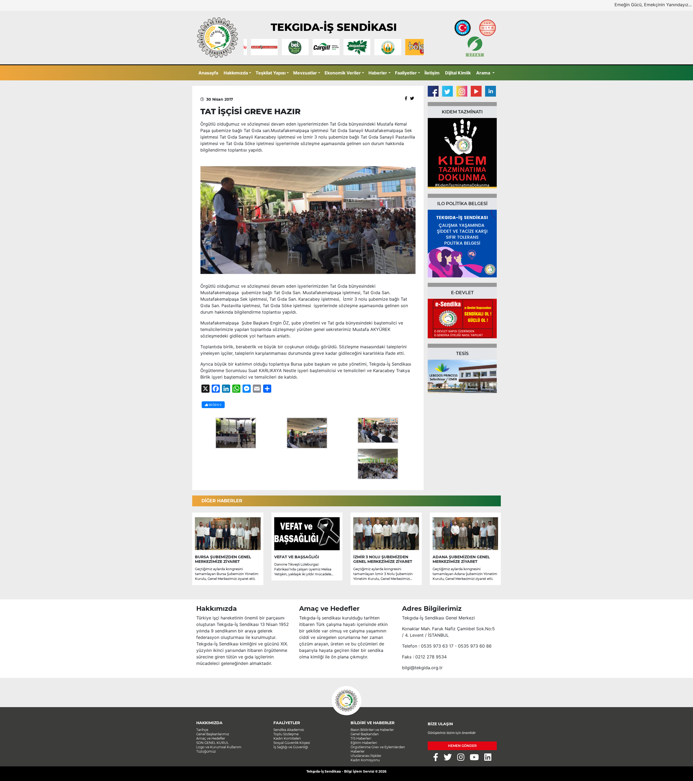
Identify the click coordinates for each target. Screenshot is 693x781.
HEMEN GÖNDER (462, 746)
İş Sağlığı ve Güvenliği (290, 747)
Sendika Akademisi (288, 730)
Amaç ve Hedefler (210, 738)
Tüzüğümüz (206, 751)
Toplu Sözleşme (286, 734)
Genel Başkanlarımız (212, 734)
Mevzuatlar (305, 73)
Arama (483, 73)
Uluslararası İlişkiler (366, 756)
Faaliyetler (406, 73)
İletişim (432, 73)
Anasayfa (208, 73)
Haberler (377, 73)
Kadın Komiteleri (287, 738)
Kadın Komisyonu (365, 760)
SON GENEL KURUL (212, 743)
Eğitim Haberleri (364, 743)
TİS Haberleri (361, 738)
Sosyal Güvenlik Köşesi (291, 743)
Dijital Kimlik (458, 73)
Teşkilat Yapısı (271, 73)
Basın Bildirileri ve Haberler (372, 730)
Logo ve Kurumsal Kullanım (218, 747)
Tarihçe (202, 730)
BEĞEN (214, 405)
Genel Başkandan (365, 734)
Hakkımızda (236, 73)
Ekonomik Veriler (343, 73)
